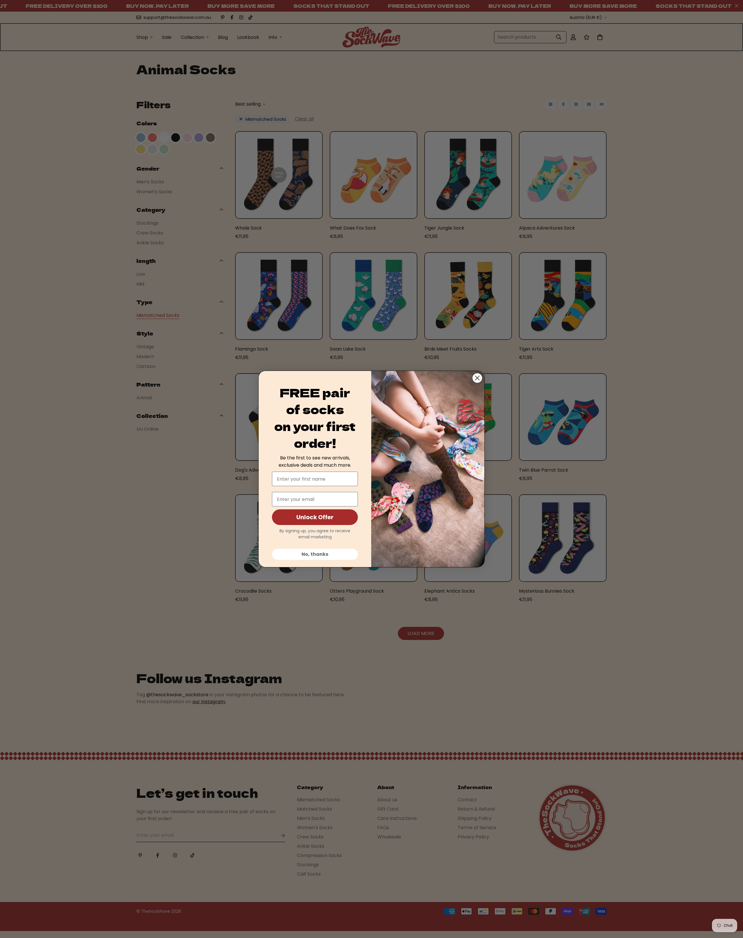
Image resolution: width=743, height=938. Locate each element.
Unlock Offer (314, 517)
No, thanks (315, 554)
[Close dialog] (477, 378)
